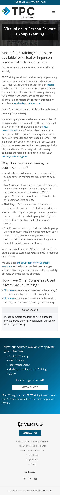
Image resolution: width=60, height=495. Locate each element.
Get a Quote (30, 387)
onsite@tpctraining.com (27, 103)
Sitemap (32, 464)
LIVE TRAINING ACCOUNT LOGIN (30, 2)
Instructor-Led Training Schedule (32, 441)
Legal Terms (32, 459)
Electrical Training (18, 356)
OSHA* (12, 373)
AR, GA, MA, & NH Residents (32, 445)
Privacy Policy (32, 455)
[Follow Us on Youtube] (36, 478)
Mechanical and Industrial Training (28, 369)
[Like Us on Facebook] (24, 478)
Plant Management (19, 364)
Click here (9, 290)
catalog (50, 84)
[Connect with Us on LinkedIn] (30, 478)
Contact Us (30, 433)
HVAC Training (16, 360)
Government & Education (32, 450)
